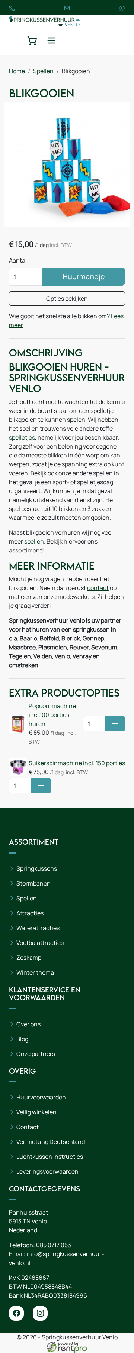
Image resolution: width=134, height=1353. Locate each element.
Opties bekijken (67, 298)
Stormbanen (33, 883)
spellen (34, 541)
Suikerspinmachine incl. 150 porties (77, 763)
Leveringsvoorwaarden (47, 1171)
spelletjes (22, 437)
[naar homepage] (44, 20)
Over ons (28, 1024)
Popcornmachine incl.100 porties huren (52, 715)
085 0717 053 (53, 1245)
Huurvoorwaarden (41, 1097)
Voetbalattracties (40, 943)
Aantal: (19, 260)
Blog (22, 1039)
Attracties (30, 913)
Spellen (43, 71)
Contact (27, 1127)
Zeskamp (28, 957)
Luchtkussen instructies (49, 1157)
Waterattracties (38, 928)
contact (98, 588)
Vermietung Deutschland (50, 1142)
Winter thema (35, 972)
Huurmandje (84, 276)
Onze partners (35, 1054)
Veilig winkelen (36, 1112)
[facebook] (16, 1313)
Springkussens (36, 868)
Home (17, 71)
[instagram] (40, 1313)
